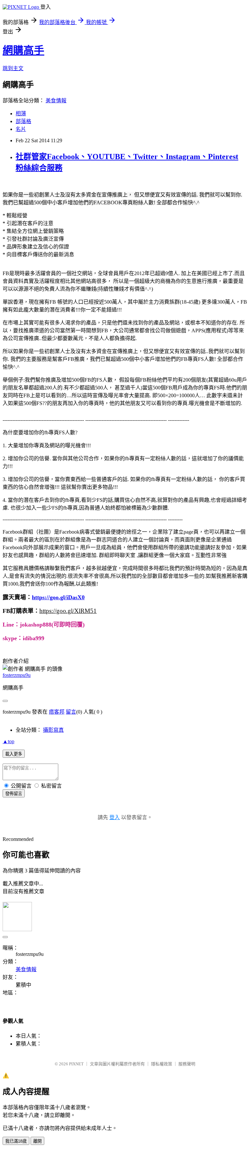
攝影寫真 (53, 730)
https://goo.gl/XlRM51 (68, 610)
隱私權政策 (161, 1063)
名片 (21, 129)
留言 (71, 712)
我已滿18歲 (16, 1141)
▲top (8, 741)
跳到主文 (13, 68)
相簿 (21, 113)
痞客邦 (56, 712)
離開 (37, 1141)
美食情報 (56, 100)
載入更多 (13, 754)
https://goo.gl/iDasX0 (58, 597)
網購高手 (23, 50)
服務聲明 (186, 1063)
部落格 (23, 121)
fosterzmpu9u (17, 675)
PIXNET (76, 1063)
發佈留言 (13, 793)
